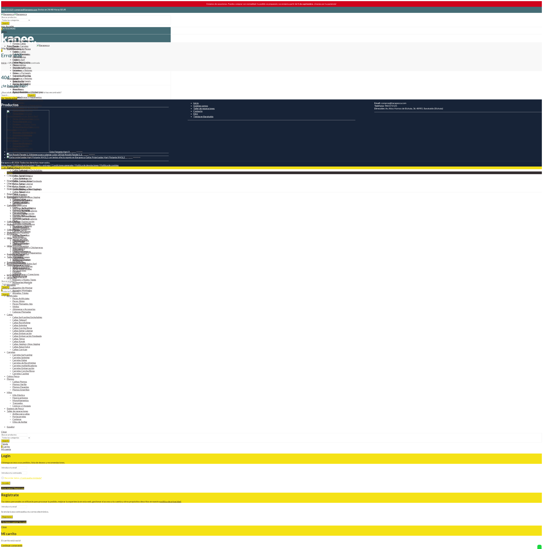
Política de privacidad (23, 165)
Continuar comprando (11, 545)
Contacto (197, 111)
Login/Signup (7, 168)
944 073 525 (7, 9)
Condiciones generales (63, 165)
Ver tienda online (9, 98)
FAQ (195, 113)
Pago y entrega (43, 165)
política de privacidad (170, 501)
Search (5, 23)
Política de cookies (109, 165)
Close (17, 168)
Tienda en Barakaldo (203, 116)
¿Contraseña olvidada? (31, 478)
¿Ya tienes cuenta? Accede (13, 522)
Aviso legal (6, 165)
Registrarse (7, 517)
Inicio (4, 62)
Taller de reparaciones (204, 108)
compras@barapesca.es (25, 9)
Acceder (5, 483)
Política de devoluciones (87, 165)
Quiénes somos (200, 105)
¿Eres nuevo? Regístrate (12, 488)
